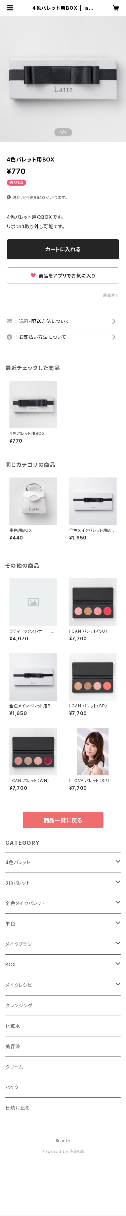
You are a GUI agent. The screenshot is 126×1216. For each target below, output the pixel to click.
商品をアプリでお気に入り (66, 275)
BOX (10, 964)
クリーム (14, 1067)
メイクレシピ (18, 985)
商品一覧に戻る (63, 820)
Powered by (56, 1151)
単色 (10, 923)
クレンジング (19, 1005)
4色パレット (18, 862)
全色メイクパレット (25, 903)
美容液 (12, 1046)
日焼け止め (17, 1107)
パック (11, 1087)
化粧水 (12, 1026)
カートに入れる (63, 249)
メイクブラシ (18, 944)
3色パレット (17, 883)
